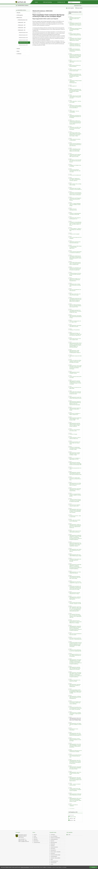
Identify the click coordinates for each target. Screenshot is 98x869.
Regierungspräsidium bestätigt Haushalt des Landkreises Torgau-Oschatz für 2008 (75, 418)
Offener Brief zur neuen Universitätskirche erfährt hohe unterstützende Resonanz (75, 160)
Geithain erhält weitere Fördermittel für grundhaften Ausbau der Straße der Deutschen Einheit (75, 392)
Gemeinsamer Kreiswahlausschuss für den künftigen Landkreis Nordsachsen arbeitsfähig (75, 702)
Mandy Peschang (73, 816)
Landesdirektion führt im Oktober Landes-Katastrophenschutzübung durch (75, 285)
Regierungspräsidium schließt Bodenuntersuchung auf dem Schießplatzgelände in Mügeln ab (74, 351)
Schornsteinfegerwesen (54, 861)
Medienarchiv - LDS (21, 22)
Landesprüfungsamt (54, 856)
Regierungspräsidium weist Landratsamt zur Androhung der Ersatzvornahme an (75, 550)
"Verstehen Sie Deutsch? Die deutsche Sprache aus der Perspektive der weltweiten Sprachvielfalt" (75, 500)
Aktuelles (18, 12)
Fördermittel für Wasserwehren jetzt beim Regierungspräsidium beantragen (75, 560)
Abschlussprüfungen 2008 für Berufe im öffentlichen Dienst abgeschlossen (75, 247)
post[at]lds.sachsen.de (25, 841)
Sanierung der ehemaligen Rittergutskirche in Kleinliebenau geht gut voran (75, 756)
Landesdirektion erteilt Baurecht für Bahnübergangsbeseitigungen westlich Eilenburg (75, 116)
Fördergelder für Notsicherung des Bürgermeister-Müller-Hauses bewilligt (75, 18)
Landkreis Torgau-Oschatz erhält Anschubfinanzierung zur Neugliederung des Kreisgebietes (75, 789)
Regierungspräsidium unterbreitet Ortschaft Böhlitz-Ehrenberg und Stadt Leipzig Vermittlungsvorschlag (75, 473)
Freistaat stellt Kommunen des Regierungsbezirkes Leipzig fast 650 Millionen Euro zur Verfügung (75, 621)
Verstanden (93, 867)
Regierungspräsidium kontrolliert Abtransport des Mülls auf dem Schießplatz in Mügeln (74, 453)
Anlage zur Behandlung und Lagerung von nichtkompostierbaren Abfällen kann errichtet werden (75, 150)
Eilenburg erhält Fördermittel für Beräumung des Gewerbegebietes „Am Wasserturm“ (75, 50)
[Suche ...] (81, 2)
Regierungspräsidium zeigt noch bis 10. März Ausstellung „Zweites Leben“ (75, 773)
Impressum (35, 837)
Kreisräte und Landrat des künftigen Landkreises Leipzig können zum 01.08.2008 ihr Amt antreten (75, 361)
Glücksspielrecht (53, 850)
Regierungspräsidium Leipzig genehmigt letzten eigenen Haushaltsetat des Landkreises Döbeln (75, 767)
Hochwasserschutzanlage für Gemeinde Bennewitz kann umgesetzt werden (75, 170)
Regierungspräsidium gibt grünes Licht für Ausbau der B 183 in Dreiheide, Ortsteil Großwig (75, 577)
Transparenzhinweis (37, 842)
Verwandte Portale (53, 832)
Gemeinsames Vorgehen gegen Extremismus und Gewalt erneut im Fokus (75, 478)
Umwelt (52, 864)
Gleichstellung (53, 848)
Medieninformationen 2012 (23, 32)
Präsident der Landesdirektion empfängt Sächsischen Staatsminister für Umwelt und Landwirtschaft (75, 268)
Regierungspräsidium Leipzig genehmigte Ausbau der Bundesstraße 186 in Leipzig (75, 316)
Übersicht (35, 834)
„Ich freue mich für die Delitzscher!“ (75, 175)
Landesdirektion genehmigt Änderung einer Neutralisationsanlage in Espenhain (75, 29)
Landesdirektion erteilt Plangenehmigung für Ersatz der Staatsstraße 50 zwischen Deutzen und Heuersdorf (75, 193)
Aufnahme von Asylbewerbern (55, 837)
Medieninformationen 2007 (23, 45)
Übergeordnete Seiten (77, 5)
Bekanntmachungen (54, 842)
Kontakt (35, 836)
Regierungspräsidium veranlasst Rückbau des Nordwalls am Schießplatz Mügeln (75, 739)
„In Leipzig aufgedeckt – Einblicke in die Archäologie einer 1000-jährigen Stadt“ (75, 229)
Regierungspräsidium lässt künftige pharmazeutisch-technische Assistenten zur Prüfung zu (75, 484)
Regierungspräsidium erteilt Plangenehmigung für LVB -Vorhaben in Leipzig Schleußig (75, 489)
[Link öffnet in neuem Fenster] (20, 2)
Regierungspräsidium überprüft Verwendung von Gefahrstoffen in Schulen (75, 409)
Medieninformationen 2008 (23, 42)
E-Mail (69, 834)
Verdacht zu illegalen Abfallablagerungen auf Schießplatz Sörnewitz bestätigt (75, 204)
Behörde (18, 48)
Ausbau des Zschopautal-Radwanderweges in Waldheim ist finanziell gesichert (75, 495)
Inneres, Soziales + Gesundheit (55, 851)
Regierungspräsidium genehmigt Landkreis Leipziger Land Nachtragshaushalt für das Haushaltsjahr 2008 (75, 463)
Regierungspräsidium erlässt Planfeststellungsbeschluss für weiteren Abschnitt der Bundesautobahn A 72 (75, 734)
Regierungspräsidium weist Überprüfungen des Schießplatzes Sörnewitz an (75, 724)
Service (34, 832)
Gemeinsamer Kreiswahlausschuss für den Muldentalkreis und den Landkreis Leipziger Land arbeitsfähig (75, 708)
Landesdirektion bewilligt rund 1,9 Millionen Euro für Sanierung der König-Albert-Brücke (74, 279)
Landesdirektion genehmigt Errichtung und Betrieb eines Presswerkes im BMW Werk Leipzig (75, 311)
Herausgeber (18, 832)
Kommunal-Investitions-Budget (55, 854)
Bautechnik (52, 840)
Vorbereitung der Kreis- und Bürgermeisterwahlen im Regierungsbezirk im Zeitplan (75, 713)
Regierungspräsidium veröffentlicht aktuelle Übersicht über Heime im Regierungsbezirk (75, 598)
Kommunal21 (53, 853)
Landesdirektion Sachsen (22, 5)
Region (18, 51)
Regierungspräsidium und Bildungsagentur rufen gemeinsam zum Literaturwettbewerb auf (75, 697)
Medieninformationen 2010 (23, 37)
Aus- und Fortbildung (54, 836)
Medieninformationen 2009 (23, 40)
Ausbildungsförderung (54, 839)
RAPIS (52, 859)
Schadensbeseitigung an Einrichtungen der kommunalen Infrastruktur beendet (75, 274)
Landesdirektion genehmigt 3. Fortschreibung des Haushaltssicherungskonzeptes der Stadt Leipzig (75, 44)
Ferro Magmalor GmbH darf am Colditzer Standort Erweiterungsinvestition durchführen (75, 655)
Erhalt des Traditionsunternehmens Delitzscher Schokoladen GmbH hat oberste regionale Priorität (75, 305)
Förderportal (53, 845)
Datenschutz (36, 839)
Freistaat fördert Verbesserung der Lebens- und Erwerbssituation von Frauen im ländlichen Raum (75, 263)
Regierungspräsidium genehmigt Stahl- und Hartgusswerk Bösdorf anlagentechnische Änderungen (74, 668)
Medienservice (19, 17)
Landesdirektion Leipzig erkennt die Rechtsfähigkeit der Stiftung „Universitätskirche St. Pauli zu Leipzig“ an (75, 24)
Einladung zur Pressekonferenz (74, 329)
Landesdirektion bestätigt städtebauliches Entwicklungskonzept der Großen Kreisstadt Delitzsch (75, 106)
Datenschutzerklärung (25, 867)
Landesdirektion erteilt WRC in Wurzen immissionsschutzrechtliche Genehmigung (75, 128)
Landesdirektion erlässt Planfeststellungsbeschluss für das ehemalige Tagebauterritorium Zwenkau (75, 39)
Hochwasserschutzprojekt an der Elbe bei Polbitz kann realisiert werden (74, 442)
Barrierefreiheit (36, 840)
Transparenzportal (53, 862)
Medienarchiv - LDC (21, 25)
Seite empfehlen (69, 832)
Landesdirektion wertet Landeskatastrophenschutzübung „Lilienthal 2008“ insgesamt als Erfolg (75, 155)
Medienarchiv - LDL (21, 30)
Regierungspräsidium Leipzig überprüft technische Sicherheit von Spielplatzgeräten (75, 685)
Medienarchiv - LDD (21, 27)
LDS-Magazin (53, 834)
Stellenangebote (20, 15)
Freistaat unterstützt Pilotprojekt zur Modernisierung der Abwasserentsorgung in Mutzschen (75, 144)
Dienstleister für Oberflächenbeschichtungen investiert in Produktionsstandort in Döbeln (75, 448)
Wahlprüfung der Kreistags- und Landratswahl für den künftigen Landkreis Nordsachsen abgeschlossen (75, 334)
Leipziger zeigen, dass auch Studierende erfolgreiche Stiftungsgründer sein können (75, 96)
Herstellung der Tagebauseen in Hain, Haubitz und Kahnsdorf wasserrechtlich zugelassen (75, 179)
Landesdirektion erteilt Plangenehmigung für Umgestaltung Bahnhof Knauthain (75, 199)
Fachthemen (19, 53)
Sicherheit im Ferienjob (73, 434)
